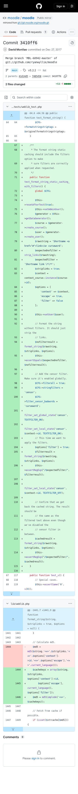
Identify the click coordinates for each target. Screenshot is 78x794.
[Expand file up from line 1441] (13, 619)
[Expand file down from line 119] (11, 593)
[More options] (70, 107)
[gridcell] (39, 115)
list (44, 70)
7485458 (36, 76)
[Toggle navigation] (6, 6)
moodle (14, 18)
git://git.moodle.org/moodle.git (33, 22)
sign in (35, 758)
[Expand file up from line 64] (11, 115)
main (14, 70)
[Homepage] (39, 6)
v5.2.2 (32, 70)
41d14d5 (23, 76)
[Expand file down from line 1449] (13, 729)
